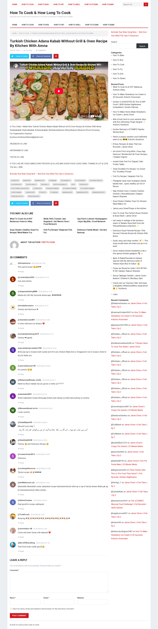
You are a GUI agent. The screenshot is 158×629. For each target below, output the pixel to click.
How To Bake (108, 4)
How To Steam (91, 4)
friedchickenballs (60, 184)
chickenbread (80, 180)
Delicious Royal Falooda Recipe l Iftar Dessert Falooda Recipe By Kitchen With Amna (130, 233)
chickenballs (65, 180)
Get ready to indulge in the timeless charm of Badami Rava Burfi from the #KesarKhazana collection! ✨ (128, 223)
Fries (73, 184)
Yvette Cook (15, 50)
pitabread (54, 192)
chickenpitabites (96, 180)
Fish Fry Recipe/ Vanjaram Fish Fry (128, 176)
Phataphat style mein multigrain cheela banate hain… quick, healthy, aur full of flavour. (129, 184)
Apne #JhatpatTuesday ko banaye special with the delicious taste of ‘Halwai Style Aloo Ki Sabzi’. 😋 (127, 261)
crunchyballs (31, 184)
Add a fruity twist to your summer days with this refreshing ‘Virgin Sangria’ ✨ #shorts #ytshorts (129, 122)
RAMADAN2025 (67, 192)
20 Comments (41, 50)
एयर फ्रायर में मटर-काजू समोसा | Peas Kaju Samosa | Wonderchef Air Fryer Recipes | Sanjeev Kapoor (130, 154)
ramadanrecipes (98, 192)
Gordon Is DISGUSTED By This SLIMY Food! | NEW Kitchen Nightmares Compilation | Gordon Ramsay (129, 104)
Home (14, 4)
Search (114, 42)
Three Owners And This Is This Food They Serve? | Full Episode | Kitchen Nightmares (128, 473)
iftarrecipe (37, 188)
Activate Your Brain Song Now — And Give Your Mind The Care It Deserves (41, 174)
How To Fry (58, 4)
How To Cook (28, 4)
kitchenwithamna (69, 188)
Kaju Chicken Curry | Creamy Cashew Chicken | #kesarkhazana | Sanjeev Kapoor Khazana (128, 194)
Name (13, 598)
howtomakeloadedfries (20, 188)
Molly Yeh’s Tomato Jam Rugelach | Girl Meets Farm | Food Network (57, 221)
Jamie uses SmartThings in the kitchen (129, 208)
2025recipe (15, 180)
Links (115, 294)
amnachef (26, 180)
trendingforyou (17, 196)
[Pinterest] (56, 56)
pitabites (42, 192)
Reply (22, 272)
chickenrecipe (16, 184)
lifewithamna (16, 192)
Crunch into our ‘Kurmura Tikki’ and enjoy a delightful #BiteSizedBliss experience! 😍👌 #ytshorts (130, 286)
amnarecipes (39, 180)
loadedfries (30, 192)
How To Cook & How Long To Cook (40, 13)
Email (46, 598)
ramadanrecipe (82, 192)
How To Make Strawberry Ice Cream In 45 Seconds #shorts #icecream (128, 316)
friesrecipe (83, 184)
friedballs (45, 184)
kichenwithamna (52, 188)
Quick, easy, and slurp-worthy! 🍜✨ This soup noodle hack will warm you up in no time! (130, 243)
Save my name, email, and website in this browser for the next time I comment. (43, 609)
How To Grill (74, 4)
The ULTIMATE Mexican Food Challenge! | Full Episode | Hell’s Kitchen (128, 504)
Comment (14, 570)
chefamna (52, 180)
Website (80, 598)
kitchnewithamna (87, 188)
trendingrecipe (33, 196)
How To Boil (43, 4)
